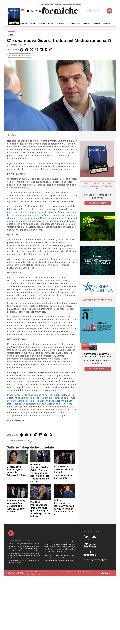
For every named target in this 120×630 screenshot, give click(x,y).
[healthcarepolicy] (96, 560)
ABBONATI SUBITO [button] (97, 203)
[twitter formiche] (13, 573)
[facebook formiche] (9, 573)
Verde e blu (75, 23)
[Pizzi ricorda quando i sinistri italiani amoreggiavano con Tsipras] (64, 457)
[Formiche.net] (109, 11)
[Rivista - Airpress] (96, 545)
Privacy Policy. (41, 574)
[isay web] (107, 573)
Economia (23, 23)
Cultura (106, 23)
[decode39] (96, 553)
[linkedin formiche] (22, 573)
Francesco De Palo (19, 45)
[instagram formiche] (18, 573)
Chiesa (42, 23)
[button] (23, 16)
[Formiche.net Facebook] (28, 10)
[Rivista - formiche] (96, 537)
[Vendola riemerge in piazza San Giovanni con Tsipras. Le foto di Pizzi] (17, 491)
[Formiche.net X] (32, 10)
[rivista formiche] (97, 329)
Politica (12, 23)
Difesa (50, 23)
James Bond (62, 23)
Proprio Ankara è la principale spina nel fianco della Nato (36, 395)
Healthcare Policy (91, 23)
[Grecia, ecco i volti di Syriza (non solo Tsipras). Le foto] (17, 457)
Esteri (33, 23)
